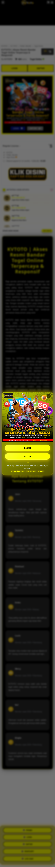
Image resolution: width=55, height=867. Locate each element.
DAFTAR (28, 456)
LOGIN (27, 448)
